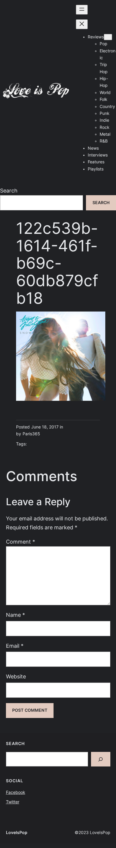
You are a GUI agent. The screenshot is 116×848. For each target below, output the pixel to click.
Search (9, 190)
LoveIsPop (16, 832)
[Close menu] (82, 24)
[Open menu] (82, 10)
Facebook (15, 792)
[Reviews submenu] (108, 37)
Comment (20, 542)
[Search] (100, 759)
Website (16, 676)
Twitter (12, 802)
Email (14, 646)
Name (15, 615)
